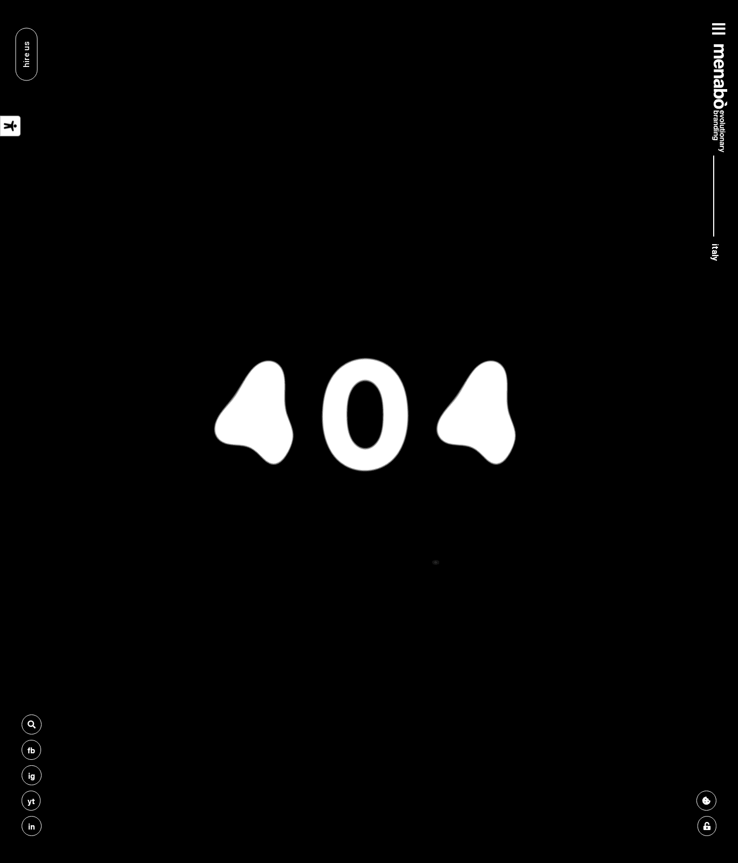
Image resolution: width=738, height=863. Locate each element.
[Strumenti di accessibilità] (10, 126)
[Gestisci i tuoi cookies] (706, 801)
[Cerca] (32, 724)
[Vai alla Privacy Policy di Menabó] (706, 826)
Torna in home (369, 533)
